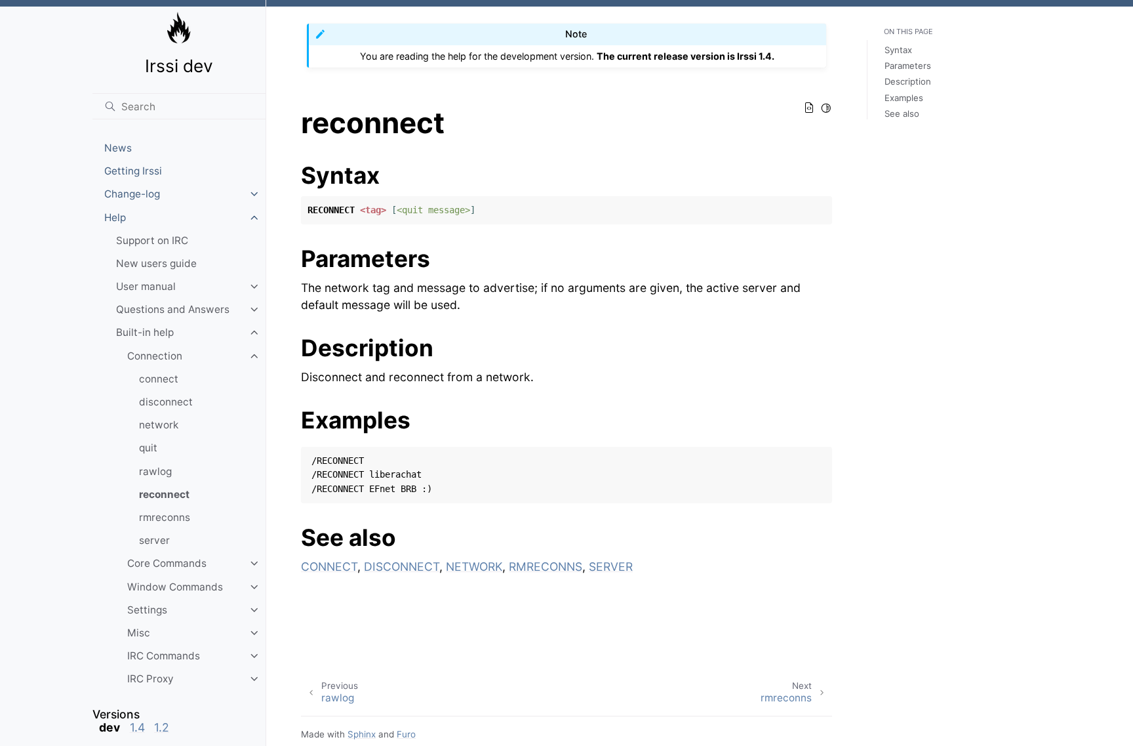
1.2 (161, 727)
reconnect (164, 494)
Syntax (898, 50)
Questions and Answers (172, 309)
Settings (147, 610)
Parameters (908, 65)
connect (158, 379)
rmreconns (164, 517)
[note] (179, 721)
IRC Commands (163, 656)
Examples (904, 98)
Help (115, 217)
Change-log (132, 194)
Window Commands (175, 587)
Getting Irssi (133, 171)
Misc (138, 633)
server (154, 540)
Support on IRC (152, 240)
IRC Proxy (150, 679)
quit (148, 448)
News (118, 148)
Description (908, 81)
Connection (154, 356)
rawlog (155, 471)
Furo (406, 734)
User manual (146, 286)
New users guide (156, 263)
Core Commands (167, 563)
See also (902, 113)
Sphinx (362, 734)
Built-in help (145, 332)
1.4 (137, 727)
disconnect (166, 402)
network (158, 425)
